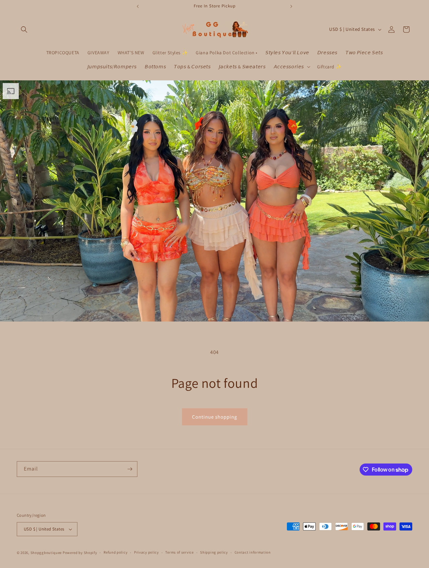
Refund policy (115, 552)
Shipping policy (214, 552)
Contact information (253, 552)
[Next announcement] (291, 6)
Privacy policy (146, 552)
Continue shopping (214, 417)
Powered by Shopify (80, 552)
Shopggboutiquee (46, 552)
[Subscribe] (129, 469)
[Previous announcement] (137, 6)
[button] (24, 29)
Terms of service (179, 552)
